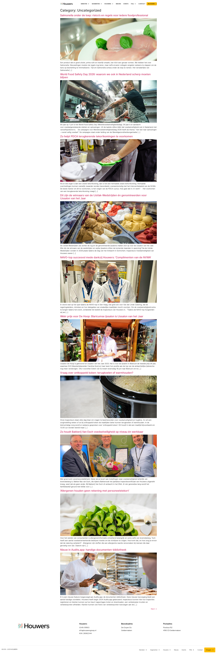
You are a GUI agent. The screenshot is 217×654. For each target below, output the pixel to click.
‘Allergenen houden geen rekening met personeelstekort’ (95, 490)
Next (154, 609)
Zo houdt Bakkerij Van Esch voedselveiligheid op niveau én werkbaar (101, 431)
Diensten (84, 4)
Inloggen (151, 4)
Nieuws (118, 4)
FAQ (132, 4)
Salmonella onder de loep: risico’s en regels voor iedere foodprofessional (104, 15)
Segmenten (96, 4)
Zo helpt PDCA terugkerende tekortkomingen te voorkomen (96, 136)
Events (126, 4)
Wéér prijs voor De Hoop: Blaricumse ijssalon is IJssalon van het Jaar (101, 316)
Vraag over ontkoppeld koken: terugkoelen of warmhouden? (96, 372)
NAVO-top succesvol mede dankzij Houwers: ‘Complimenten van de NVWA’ (105, 257)
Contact (141, 4)
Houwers (107, 4)
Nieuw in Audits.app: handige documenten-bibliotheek (93, 549)
